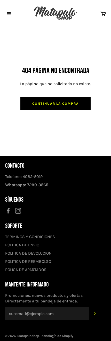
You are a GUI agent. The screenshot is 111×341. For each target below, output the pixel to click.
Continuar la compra (55, 103)
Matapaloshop (28, 336)
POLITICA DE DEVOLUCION (28, 253)
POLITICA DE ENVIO (22, 245)
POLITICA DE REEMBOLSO (28, 261)
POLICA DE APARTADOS (25, 269)
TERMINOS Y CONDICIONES (30, 236)
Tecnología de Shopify (56, 336)
